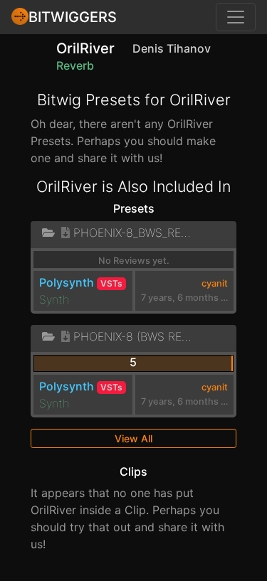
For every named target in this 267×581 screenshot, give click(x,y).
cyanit (214, 283)
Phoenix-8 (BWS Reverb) (133, 336)
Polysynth (66, 282)
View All (133, 438)
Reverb (75, 65)
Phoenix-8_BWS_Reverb (133, 232)
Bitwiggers (72, 17)
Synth (54, 299)
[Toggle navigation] (236, 17)
